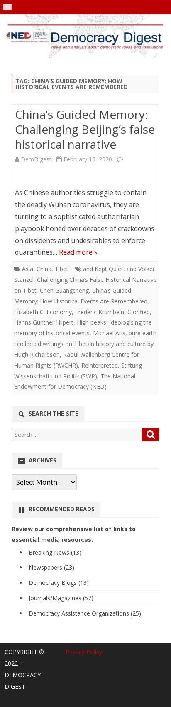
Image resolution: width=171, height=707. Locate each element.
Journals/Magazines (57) (61, 598)
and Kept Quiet (103, 269)
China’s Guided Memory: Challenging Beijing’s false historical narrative (85, 129)
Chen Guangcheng (64, 290)
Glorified (138, 312)
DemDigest (36, 159)
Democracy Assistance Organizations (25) (85, 613)
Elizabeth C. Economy (43, 312)
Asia (27, 269)
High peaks (91, 322)
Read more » (78, 252)
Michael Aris (109, 333)
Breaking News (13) (55, 552)
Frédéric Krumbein (99, 312)
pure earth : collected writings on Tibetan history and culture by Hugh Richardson (85, 343)
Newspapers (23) (51, 567)
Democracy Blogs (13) (59, 583)
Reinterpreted (99, 365)
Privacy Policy (84, 652)
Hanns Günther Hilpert (43, 322)
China (44, 269)
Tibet (61, 269)
